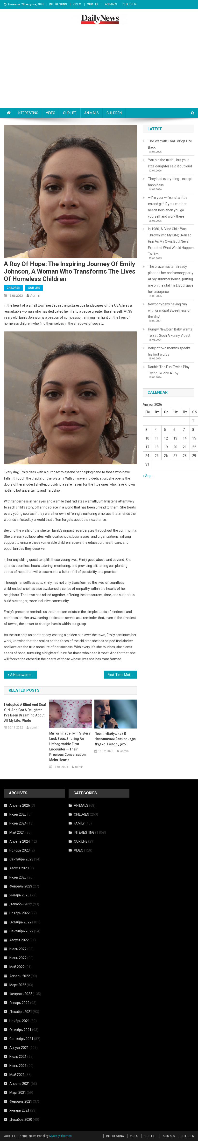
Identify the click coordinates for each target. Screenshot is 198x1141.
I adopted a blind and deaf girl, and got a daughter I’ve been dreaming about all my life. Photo (25, 712)
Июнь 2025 (18, 814)
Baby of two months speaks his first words (169, 351)
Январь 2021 (19, 1110)
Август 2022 (19, 940)
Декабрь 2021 (20, 1012)
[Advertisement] (99, 72)
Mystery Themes (60, 1136)
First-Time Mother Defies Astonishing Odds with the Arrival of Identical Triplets (122, 675)
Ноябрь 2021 (19, 1021)
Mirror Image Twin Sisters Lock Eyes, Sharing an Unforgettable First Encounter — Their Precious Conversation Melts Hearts (70, 746)
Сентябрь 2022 (21, 931)
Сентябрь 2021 (21, 1039)
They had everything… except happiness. (170, 182)
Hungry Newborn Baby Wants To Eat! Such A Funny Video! (170, 332)
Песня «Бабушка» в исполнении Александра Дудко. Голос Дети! (115, 739)
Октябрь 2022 (20, 922)
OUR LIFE (93, 4)
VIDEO (77, 4)
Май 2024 (17, 832)
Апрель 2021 (19, 1084)
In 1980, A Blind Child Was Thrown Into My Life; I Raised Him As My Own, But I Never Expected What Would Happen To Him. (171, 241)
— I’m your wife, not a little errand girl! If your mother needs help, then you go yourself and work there (167, 207)
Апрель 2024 (19, 841)
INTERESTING (58, 4)
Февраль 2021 (20, 1101)
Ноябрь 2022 (19, 913)
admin (35, 295)
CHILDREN (129, 4)
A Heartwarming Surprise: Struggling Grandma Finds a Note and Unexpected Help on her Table (23, 675)
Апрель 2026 (19, 805)
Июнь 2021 (18, 1066)
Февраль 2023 (20, 886)
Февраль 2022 (20, 994)
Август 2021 (19, 1048)
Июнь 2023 (18, 877)
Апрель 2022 (19, 976)
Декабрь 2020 (20, 1119)
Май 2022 (17, 967)
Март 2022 (17, 985)
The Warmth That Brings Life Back (170, 144)
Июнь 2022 (18, 958)
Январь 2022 (19, 1003)
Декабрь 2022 (20, 904)
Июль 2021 (18, 1057)
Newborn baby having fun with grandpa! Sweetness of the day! (169, 310)
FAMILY (79, 823)
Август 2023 (19, 868)
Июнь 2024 (18, 823)
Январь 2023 (19, 895)
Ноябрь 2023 (19, 850)
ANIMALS (111, 4)
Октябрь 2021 (20, 1030)
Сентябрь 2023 (21, 859)
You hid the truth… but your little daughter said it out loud (170, 163)
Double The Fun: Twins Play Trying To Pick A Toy (169, 370)
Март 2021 (17, 1092)
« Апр (147, 476)
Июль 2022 (18, 949)
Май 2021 (17, 1075)
